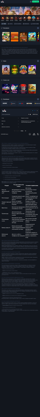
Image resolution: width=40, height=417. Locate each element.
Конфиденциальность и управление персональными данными (28, 122)
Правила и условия (24, 118)
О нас (3, 118)
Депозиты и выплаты (6, 126)
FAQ (2, 123)
